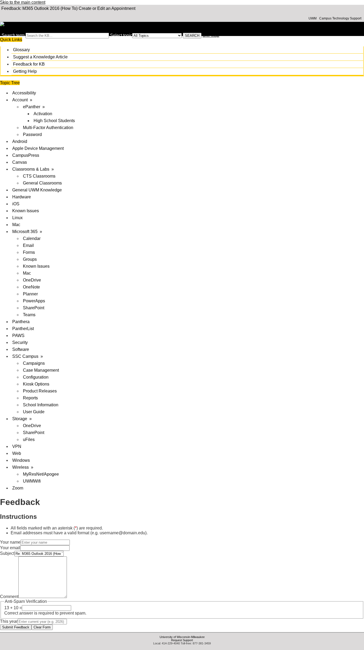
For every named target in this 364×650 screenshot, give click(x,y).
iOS (15, 204)
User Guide (34, 412)
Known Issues (25, 210)
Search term (13, 35)
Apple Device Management (38, 148)
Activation (43, 113)
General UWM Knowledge (37, 190)
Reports (30, 398)
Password (32, 134)
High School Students (54, 120)
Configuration (35, 377)
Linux (17, 217)
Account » (22, 100)
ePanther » (34, 107)
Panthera (21, 321)
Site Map (211, 35)
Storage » (22, 418)
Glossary (21, 49)
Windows (21, 460)
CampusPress (25, 155)
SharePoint (33, 308)
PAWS (18, 335)
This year (9, 621)
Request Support (182, 640)
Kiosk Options (36, 384)
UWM (313, 18)
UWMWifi (32, 481)
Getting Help (25, 71)
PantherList (23, 328)
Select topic (121, 35)
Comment (9, 596)
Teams (29, 314)
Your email (10, 547)
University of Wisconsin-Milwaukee (182, 637)
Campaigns (34, 363)
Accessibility (24, 93)
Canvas (19, 162)
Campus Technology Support (340, 18)
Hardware (21, 197)
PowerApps (34, 301)
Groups (30, 259)
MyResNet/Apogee (41, 474)
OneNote (31, 287)
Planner (30, 294)
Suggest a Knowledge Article (40, 57)
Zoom (17, 488)
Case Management (41, 370)
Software (20, 349)
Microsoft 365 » (27, 231)
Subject (7, 553)
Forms (29, 252)
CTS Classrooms (39, 176)
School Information (40, 405)
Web (16, 453)
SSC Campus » (27, 356)
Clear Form (42, 627)
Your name (10, 542)
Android (19, 141)
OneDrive (32, 280)
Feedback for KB (29, 64)
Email (28, 245)
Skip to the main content (22, 2)
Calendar (32, 238)
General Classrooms (42, 183)
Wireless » (22, 467)
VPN (16, 446)
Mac (16, 224)
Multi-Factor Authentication (48, 127)
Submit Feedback (15, 627)
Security (20, 342)
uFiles (29, 439)
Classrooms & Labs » (33, 169)
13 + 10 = (13, 607)
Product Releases (40, 391)
